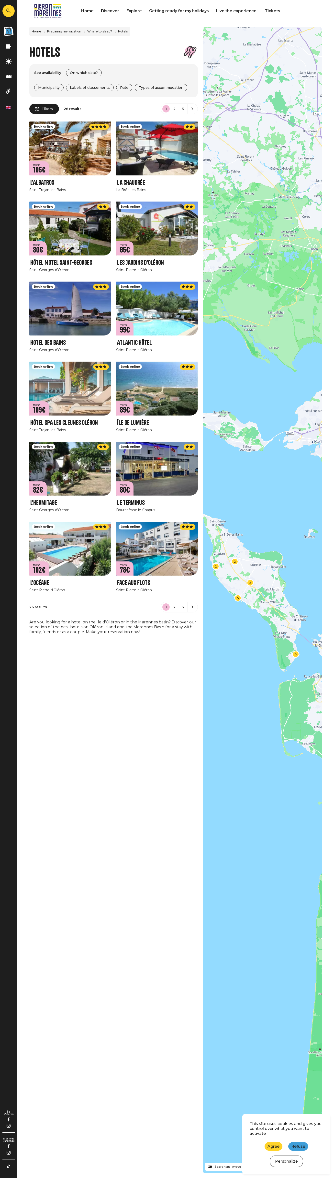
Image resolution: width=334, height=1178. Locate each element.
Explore (134, 11)
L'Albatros (42, 182)
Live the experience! (236, 11)
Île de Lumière (133, 422)
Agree (273, 1146)
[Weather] (8, 61)
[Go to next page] (192, 108)
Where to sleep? (99, 31)
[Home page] (48, 11)
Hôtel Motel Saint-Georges (61, 262)
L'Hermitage (43, 502)
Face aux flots (133, 582)
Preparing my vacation (64, 31)
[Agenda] (8, 31)
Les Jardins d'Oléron (140, 262)
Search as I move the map (234, 1166)
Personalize (286, 1161)
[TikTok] (9, 1166)
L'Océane (39, 582)
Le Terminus (131, 502)
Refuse (298, 1146)
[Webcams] (8, 47)
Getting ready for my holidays (179, 11)
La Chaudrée (131, 182)
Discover (110, 11)
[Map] (262, 600)
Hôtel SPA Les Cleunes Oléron (64, 422)
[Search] (8, 11)
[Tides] (8, 76)
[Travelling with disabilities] (8, 91)
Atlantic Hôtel (134, 342)
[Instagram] (9, 1126)
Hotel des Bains (48, 342)
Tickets (272, 11)
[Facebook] (9, 1119)
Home (87, 11)
